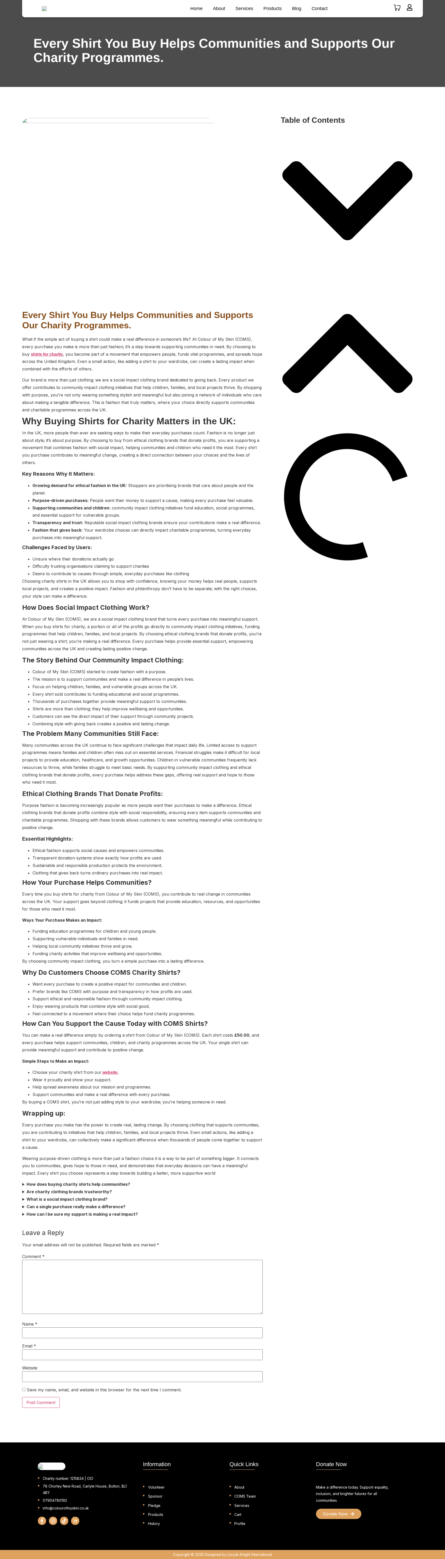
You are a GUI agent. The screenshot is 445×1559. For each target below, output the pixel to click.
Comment (33, 1256)
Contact (320, 8)
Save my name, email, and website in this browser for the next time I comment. (104, 1390)
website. (109, 1072)
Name (29, 1324)
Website (29, 1368)
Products (272, 8)
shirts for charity (47, 354)
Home (196, 8)
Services (244, 8)
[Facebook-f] (42, 1521)
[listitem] (356, 1494)
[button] (347, 200)
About (219, 8)
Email (29, 1346)
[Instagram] (53, 1521)
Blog (296, 8)
